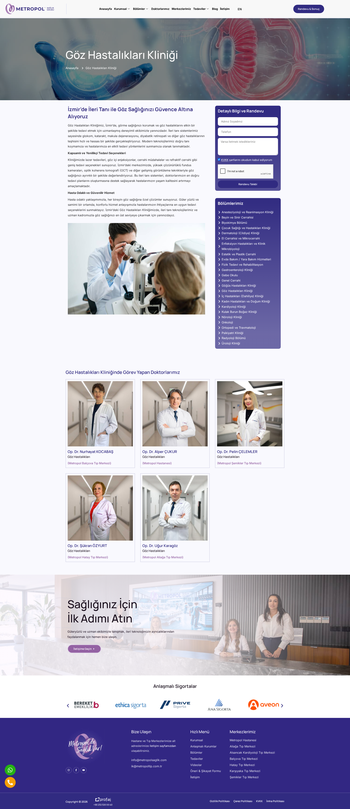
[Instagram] (69, 770)
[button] (68, 705)
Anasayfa (105, 9)
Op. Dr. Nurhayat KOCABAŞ (90, 451)
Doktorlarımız (160, 9)
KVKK (224, 160)
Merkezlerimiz (181, 9)
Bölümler (139, 9)
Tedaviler (199, 9)
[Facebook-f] (76, 770)
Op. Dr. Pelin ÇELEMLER (237, 451)
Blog (215, 9)
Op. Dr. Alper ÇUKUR (159, 451)
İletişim (225, 9)
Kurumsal (120, 9)
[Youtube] (84, 770)
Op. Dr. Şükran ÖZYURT (87, 545)
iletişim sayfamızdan (163, 746)
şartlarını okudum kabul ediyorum (246, 160)
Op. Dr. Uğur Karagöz (160, 545)
